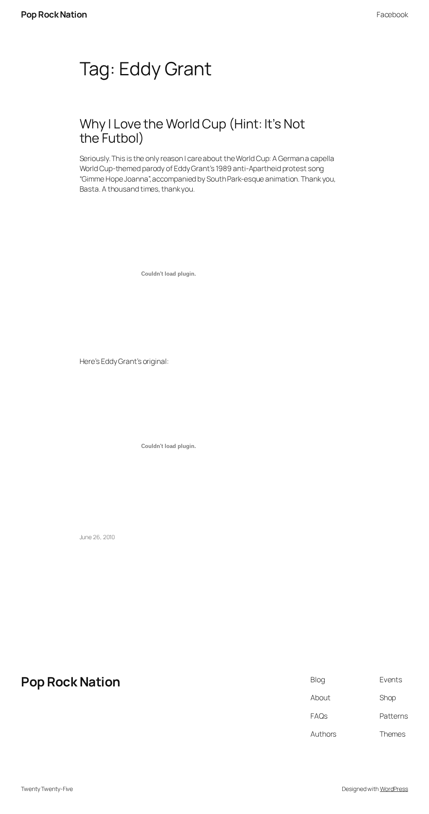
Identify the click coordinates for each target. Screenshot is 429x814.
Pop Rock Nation (54, 14)
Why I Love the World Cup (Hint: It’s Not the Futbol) (192, 130)
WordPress (394, 789)
